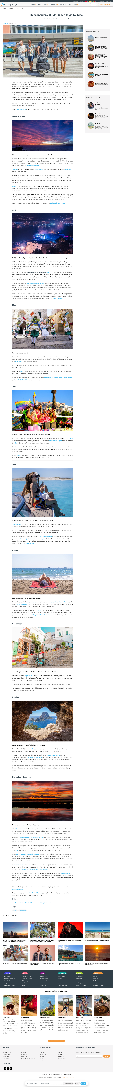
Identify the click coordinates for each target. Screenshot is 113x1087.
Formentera (30, 543)
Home (4, 8)
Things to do (22, 910)
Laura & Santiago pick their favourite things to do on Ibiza (42, 963)
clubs (16, 443)
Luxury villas (43, 983)
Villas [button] (45, 4)
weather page (21, 109)
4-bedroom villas (44, 980)
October (34, 749)
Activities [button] (79, 973)
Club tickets (7, 980)
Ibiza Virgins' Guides (35, 893)
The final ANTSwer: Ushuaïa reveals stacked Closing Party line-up (101, 65)
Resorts (95, 976)
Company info (6, 1054)
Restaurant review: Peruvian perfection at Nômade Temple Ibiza (101, 47)
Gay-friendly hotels (27, 976)
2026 (16, 8)
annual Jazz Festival (53, 755)
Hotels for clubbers (27, 978)
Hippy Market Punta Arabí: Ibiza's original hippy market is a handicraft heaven (42, 941)
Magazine (75, 1)
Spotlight (5, 23)
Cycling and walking (81, 985)
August (34, 602)
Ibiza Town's (68, 377)
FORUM (81, 1)
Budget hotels (25, 985)
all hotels (18, 361)
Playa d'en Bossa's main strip (42, 615)
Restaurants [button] (53, 4)
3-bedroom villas (44, 978)
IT (95, 1)
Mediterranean (61, 976)
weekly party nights (55, 441)
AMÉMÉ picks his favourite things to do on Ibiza (69, 941)
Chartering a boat (26, 539)
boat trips (41, 539)
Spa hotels (25, 983)
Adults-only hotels (26, 980)
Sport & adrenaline (80, 980)
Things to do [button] (62, 4)
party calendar (58, 298)
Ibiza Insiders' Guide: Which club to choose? (101, 84)
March (14, 186)
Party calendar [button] (105, 4)
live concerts (65, 873)
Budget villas (43, 976)
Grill (59, 980)
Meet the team (7, 1052)
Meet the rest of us (56, 1041)
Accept (83, 1083)
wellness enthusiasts (35, 757)
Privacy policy (24, 1052)
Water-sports (79, 978)
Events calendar (97, 983)
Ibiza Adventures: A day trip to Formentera (97, 940)
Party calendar (8, 976)
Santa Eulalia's (22, 380)
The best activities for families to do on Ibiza (69, 963)
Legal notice (6, 1058)
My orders (101, 1)
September (28, 676)
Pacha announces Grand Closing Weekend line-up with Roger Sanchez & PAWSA (101, 56)
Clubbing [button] (32, 4)
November (19, 829)
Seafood (60, 978)
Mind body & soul (80, 983)
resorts (19, 455)
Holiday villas (43, 1054)
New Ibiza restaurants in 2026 (101, 74)
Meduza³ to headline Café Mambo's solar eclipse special (32, 903)
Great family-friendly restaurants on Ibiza (15, 963)
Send (106, 1056)
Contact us (24, 1056)
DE (92, 1)
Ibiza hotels (42, 1052)
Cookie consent (25, 1054)
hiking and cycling (33, 165)
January (21, 8)
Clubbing (60, 1052)
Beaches (95, 978)
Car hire (95, 980)
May (21, 371)
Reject (77, 1083)
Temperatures (16, 524)
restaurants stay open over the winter (30, 837)
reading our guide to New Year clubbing (35, 869)
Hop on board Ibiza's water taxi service (101, 38)
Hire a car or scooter (45, 536)
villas (17, 850)
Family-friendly (79, 976)
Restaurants (61, 1054)
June (71, 438)
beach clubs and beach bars (58, 602)
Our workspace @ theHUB (28, 1058)
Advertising (6, 1056)
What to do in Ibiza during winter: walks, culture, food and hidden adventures (14, 941)
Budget (15, 910)
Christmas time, (19, 865)
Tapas (59, 983)
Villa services (43, 985)
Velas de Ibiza (99, 113)
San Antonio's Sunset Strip (53, 377)
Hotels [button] (39, 4)
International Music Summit (35, 283)
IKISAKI (97, 123)
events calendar (17, 889)
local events (39, 169)
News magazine (62, 1058)
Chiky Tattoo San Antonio (100, 103)
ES (87, 1)
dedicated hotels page (57, 203)
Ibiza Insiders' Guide (9, 985)
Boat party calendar (9, 978)
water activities (22, 604)
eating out (68, 169)
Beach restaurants (62, 985)
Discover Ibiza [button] (73, 4)
